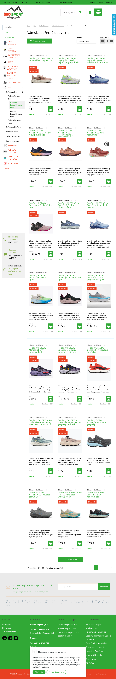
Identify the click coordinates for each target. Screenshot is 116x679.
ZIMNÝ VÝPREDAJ (12, 49)
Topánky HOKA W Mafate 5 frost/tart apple (38, 277)
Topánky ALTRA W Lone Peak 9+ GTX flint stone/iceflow (69, 205)
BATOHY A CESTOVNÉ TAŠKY (12, 76)
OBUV (10, 62)
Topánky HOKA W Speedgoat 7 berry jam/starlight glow (67, 349)
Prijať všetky (39, 672)
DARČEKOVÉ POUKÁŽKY (13, 158)
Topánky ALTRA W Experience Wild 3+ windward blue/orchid (97, 60)
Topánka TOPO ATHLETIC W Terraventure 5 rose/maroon (65, 133)
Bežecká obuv (43, 26)
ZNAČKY (6, 168)
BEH (35, 26)
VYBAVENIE (12, 145)
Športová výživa (12, 141)
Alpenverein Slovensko (95, 647)
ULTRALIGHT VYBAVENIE (12, 67)
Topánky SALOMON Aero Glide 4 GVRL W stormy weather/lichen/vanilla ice (41, 423)
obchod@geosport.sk (15, 2)
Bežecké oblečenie (13, 127)
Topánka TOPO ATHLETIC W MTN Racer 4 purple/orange (40, 132)
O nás (101, 2)
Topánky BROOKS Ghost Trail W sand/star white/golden (70, 494)
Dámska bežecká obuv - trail (16, 105)
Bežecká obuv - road (14, 121)
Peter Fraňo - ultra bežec (96, 643)
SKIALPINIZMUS (15, 82)
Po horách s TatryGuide (96, 632)
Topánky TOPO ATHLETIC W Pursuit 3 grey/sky (97, 422)
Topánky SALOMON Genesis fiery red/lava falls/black (97, 349)
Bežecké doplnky (13, 136)
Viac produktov (70, 559)
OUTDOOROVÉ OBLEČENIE (14, 56)
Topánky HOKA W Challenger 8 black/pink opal (69, 277)
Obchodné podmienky (67, 624)
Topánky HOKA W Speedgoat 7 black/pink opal (40, 205)
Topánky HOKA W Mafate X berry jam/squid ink (37, 349)
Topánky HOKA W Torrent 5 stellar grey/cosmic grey (95, 277)
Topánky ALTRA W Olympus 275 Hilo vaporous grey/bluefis (68, 60)
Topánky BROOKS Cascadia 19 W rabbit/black (95, 494)
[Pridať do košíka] (50, 109)
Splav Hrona (91, 659)
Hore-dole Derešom (94, 651)
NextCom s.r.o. (100, 674)
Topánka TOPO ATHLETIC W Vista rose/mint (95, 132)
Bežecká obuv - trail (58, 26)
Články (92, 2)
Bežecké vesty (12, 131)
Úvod (28, 26)
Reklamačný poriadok (67, 628)
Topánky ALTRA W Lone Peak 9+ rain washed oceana (98, 205)
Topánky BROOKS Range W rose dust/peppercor (41, 59)
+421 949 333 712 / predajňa (39, 2)
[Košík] (98, 12)
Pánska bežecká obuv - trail (16, 114)
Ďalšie (108, 2)
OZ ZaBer (90, 663)
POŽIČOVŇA (13, 163)
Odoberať (104, 587)
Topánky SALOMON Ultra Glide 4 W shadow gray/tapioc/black (69, 422)
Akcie (5, 32)
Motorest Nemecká (94, 655)
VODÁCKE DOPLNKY (12, 151)
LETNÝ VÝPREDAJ (12, 43)
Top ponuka (8, 37)
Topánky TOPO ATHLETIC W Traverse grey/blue (39, 494)
